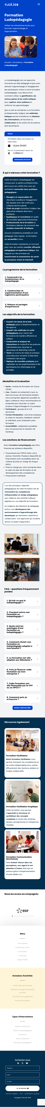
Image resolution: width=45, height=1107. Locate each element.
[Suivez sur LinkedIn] (18, 1063)
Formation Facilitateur (17, 755)
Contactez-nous (22, 1060)
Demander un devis (22, 159)
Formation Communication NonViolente (19, 858)
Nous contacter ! (22, 708)
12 (32, 916)
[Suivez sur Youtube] (27, 1063)
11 (30, 916)
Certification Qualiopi (32, 1093)
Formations (17, 62)
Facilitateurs (11, 217)
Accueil (7, 62)
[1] (22, 917)
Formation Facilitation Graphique (22, 806)
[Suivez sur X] (22, 1063)
